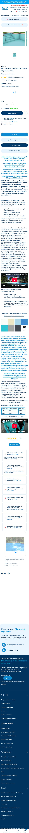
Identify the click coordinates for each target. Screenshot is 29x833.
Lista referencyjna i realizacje (9, 775)
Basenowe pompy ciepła (14, 25)
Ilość (2, 101)
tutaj (25, 189)
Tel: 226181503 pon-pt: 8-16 (8, 796)
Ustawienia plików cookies (8, 718)
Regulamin (4, 711)
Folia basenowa (15, 15)
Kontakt (3, 819)
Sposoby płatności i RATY (8, 732)
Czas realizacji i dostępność (8, 736)
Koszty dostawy (5, 728)
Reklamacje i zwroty (6, 747)
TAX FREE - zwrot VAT (7, 743)
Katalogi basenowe (6, 760)
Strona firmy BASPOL (7, 815)
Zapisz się (7, 678)
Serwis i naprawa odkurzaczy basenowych (12, 768)
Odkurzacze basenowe (15, 19)
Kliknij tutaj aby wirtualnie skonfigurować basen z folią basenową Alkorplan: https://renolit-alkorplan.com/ (14, 165)
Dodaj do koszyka (12, 113)
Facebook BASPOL (6, 811)
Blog (2, 772)
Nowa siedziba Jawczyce (8, 783)
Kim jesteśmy (4, 804)
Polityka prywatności (6, 714)
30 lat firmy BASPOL (6, 779)
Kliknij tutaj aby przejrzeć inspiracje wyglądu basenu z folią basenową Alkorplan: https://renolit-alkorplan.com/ (14, 158)
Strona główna (5, 15)
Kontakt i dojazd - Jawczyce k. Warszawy (12, 793)
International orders (6, 739)
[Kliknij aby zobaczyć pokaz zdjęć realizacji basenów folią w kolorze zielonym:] (14, 331)
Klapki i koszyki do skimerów (9, 764)
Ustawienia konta (5, 703)
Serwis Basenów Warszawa (8, 800)
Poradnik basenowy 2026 (8, 757)
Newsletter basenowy (7, 707)
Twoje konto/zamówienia (8, 700)
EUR (11, 11)
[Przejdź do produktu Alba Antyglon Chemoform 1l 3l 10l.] (14, 588)
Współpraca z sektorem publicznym (10, 808)
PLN (13, 11)
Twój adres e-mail (5, 675)
